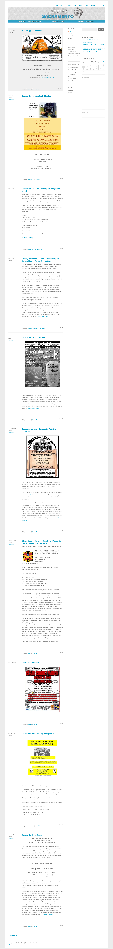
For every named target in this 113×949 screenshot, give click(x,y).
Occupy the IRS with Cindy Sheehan (36, 96)
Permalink (38, 89)
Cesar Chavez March (30, 663)
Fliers (33, 89)
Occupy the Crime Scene (32, 835)
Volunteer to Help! (72, 58)
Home (56, 5)
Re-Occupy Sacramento (32, 31)
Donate (102, 5)
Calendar (69, 5)
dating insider (28, 495)
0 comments (12, 34)
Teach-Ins (33, 249)
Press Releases (34, 328)
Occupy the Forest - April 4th (34, 337)
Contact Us (93, 5)
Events (29, 89)
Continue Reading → (47, 77)
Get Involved (78, 5)
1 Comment (11, 261)
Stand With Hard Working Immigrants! (38, 734)
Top (9, 944)
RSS (71, 31)
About (62, 5)
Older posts (12, 935)
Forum (86, 5)
